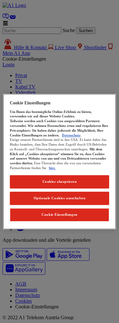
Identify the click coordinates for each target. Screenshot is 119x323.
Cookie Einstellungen (59, 214)
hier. (52, 168)
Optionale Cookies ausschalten (60, 198)
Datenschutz (71, 135)
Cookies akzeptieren (60, 181)
